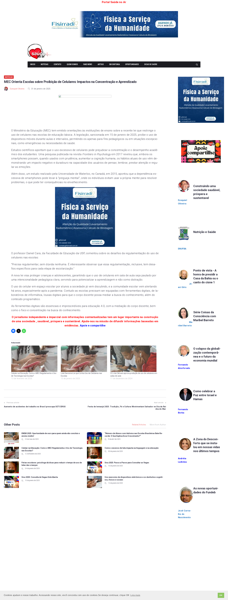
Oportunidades (132, 64)
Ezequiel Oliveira (17, 89)
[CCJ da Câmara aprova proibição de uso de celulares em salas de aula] (133, 359)
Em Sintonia (114, 64)
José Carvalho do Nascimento (184, 514)
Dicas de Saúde (150, 64)
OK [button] (220, 595)
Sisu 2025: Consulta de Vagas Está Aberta (40, 477)
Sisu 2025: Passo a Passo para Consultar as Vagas (127, 463)
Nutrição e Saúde (204, 232)
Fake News (87, 64)
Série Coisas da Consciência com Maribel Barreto (204, 316)
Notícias (44, 64)
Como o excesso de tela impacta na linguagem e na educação (132, 448)
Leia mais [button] (135, 595)
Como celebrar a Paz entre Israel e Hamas (205, 395)
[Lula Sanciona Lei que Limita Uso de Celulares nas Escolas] (84, 359)
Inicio (32, 64)
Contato (57, 64)
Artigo (101, 64)
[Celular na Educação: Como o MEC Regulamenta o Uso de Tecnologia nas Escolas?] (34, 359)
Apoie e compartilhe (92, 325)
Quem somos (72, 64)
